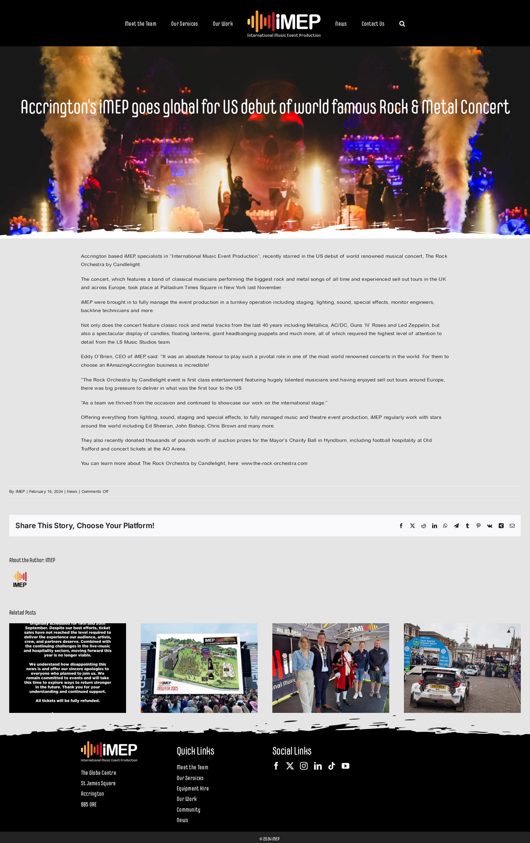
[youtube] (345, 766)
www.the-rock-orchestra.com (274, 463)
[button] (377, 23)
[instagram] (304, 766)
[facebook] (276, 766)
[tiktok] (332, 766)
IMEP (20, 491)
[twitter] (290, 766)
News (72, 491)
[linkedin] (318, 766)
